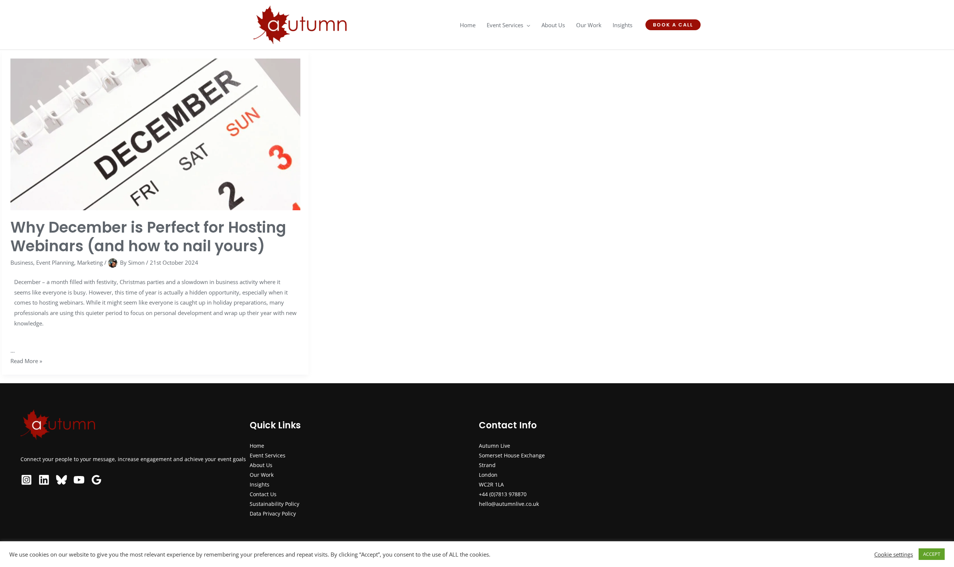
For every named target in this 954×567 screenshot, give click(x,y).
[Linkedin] (44, 480)
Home (257, 445)
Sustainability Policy (274, 503)
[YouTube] (79, 480)
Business (21, 262)
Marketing (90, 262)
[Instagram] (26, 480)
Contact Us (263, 494)
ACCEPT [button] (931, 554)
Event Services (267, 455)
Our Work (262, 474)
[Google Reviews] (96, 480)
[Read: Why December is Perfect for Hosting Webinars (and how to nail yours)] (155, 133)
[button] (673, 24)
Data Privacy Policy (273, 513)
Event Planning (55, 262)
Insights (259, 484)
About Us (261, 465)
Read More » (26, 361)
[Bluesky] (61, 480)
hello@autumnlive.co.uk (509, 503)
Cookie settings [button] (893, 554)
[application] (526, 25)
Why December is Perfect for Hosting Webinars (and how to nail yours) (148, 236)
